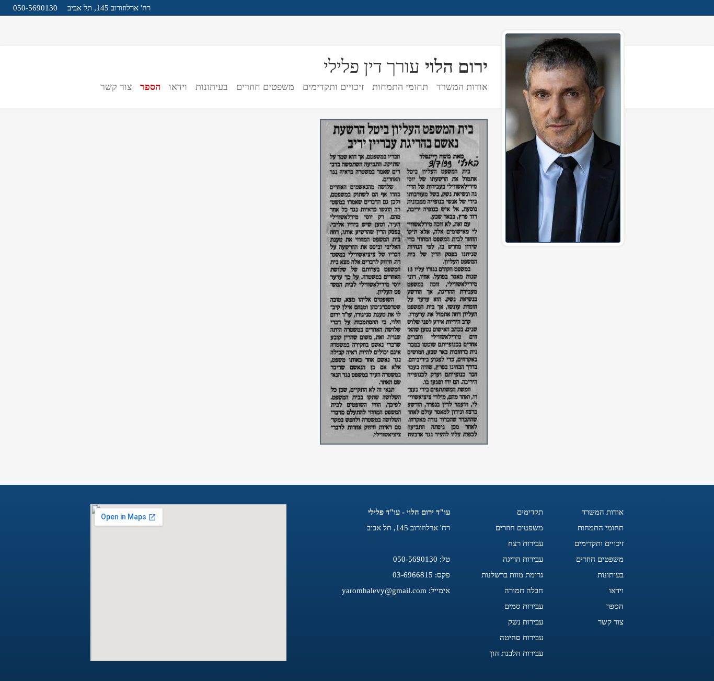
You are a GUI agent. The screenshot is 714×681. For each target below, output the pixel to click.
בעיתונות (211, 87)
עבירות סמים (523, 606)
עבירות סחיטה (521, 637)
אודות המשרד (462, 87)
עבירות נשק (525, 622)
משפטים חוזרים (265, 87)
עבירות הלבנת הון (516, 653)
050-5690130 (35, 8)
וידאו (178, 87)
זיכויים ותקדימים (333, 87)
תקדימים (530, 512)
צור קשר (116, 87)
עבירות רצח (525, 543)
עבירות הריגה (523, 559)
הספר (150, 87)
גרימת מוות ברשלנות (512, 575)
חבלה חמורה (523, 590)
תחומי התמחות (400, 87)
